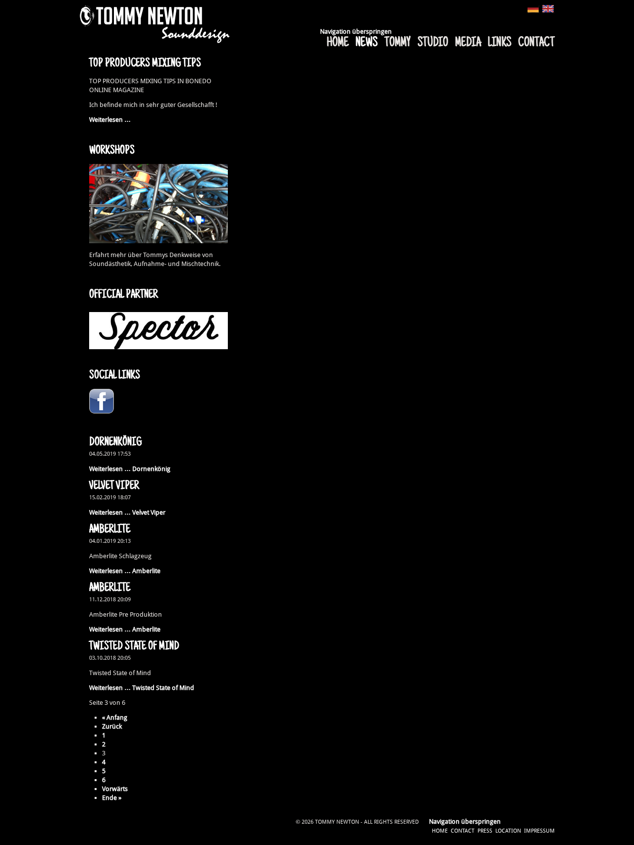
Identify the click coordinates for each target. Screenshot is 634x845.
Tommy (397, 43)
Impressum (539, 831)
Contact (536, 43)
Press (484, 831)
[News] (548, 9)
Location (508, 831)
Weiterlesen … (110, 119)
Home (338, 43)
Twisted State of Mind (134, 646)
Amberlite (109, 530)
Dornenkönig (115, 442)
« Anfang (114, 717)
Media (468, 43)
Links (499, 43)
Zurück (112, 726)
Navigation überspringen (356, 31)
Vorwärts (115, 788)
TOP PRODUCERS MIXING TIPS (145, 63)
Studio (433, 43)
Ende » (111, 797)
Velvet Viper (114, 486)
